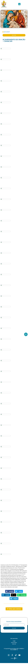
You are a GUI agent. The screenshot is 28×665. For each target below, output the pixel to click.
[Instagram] (8, 655)
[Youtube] (19, 655)
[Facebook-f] (12, 655)
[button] (19, 4)
